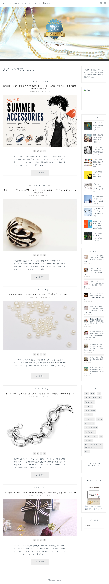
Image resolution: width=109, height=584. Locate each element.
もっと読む (41, 174)
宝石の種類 (89, 440)
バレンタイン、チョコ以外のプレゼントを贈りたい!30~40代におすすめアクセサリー (39, 492)
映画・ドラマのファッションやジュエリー (93, 446)
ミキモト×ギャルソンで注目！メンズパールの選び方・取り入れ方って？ (40, 294)
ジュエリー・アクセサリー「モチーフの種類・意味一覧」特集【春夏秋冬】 (94, 284)
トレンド (99, 419)
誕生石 (87, 451)
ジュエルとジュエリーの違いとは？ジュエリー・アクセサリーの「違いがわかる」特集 (94, 370)
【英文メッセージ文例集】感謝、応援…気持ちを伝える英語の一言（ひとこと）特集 (94, 309)
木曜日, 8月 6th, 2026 (40, 91)
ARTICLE (13, 3)
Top (106, 581)
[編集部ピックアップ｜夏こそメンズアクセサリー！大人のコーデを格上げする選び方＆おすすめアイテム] (40, 146)
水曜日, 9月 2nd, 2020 (39, 297)
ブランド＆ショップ (40, 185)
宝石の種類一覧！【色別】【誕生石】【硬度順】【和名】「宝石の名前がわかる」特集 (94, 347)
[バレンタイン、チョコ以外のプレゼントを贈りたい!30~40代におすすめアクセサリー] (40, 535)
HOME (5, 3)
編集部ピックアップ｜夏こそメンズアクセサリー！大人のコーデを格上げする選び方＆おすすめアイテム (39, 87)
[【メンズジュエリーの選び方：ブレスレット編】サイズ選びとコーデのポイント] (40, 448)
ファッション (89, 423)
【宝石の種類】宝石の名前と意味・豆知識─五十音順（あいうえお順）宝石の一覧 (94, 322)
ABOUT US (26, 3)
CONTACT (37, 3)
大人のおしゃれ (90, 432)
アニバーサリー (40, 488)
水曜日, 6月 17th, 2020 (39, 396)
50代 (99, 393)
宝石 (101, 436)
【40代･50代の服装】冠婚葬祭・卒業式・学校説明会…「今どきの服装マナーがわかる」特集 (94, 334)
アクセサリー (89, 402)
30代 (87, 393)
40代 (93, 393)
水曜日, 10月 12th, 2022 (40, 196)
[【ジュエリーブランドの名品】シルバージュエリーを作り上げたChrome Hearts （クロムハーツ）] (40, 250)
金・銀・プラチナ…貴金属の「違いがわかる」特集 (97, 359)
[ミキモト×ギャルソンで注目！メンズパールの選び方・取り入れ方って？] (40, 349)
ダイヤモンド (89, 419)
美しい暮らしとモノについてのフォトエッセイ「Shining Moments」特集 (94, 296)
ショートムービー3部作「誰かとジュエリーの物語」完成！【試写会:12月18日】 (94, 258)
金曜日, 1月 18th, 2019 (39, 495)
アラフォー (89, 406)
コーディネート (90, 410)
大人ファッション (91, 436)
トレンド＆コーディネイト (39, 81)
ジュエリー (89, 415)
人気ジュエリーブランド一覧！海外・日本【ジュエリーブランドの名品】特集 (94, 271)
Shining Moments (93, 397)
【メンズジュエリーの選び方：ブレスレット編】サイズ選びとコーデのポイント (39, 393)
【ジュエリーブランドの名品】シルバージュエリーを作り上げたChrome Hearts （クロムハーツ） (39, 191)
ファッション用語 (91, 427)
